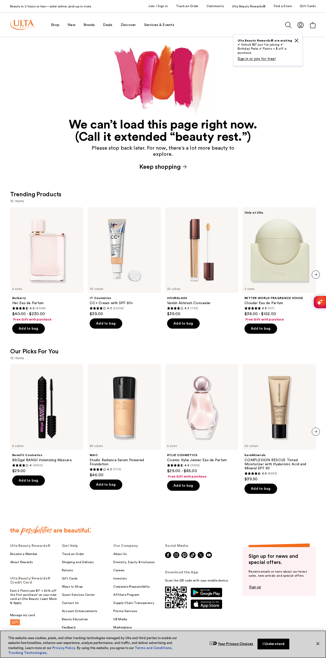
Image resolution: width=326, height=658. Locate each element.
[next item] (316, 274)
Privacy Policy (63, 648)
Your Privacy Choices (235, 644)
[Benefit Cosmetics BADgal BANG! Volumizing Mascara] (47, 418)
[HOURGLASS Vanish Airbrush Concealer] (201, 261)
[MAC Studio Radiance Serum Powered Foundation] (124, 421)
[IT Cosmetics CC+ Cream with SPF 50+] (124, 261)
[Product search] (288, 25)
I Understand (274, 644)
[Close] (317, 643)
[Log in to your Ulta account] (300, 24)
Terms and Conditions (153, 648)
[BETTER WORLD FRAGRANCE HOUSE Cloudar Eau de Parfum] (279, 264)
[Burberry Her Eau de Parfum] (47, 264)
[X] (296, 40)
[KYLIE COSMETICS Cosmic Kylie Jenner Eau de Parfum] (201, 421)
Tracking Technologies (27, 652)
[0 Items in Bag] (313, 25)
